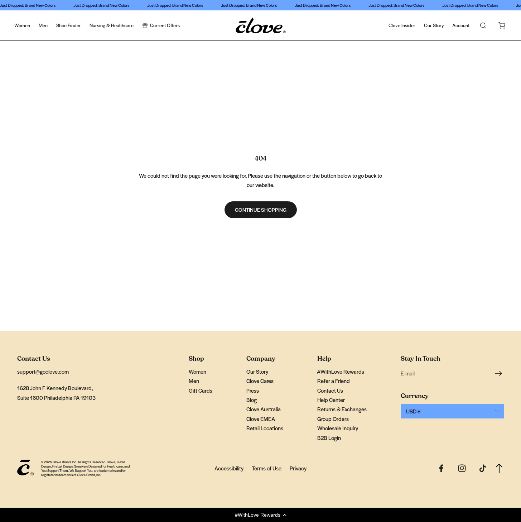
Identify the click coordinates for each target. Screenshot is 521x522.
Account (460, 25)
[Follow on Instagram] (462, 468)
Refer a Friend (333, 380)
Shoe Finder (68, 25)
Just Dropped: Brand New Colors (100, 5)
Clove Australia (263, 409)
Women (22, 25)
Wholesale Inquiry (337, 428)
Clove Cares (260, 380)
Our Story (434, 25)
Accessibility (228, 468)
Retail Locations (264, 428)
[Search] (483, 25)
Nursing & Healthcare (112, 25)
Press (252, 390)
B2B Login (329, 437)
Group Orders (333, 418)
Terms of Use (266, 468)
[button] (260, 515)
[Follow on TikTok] (482, 468)
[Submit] (499, 373)
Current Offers (165, 25)
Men (43, 25)
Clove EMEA (260, 418)
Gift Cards (200, 390)
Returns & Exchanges (342, 409)
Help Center (331, 399)
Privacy (298, 468)
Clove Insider (402, 25)
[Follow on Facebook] (441, 468)
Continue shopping (260, 209)
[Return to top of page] (499, 468)
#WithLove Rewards (340, 371)
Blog (251, 399)
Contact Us (330, 390)
